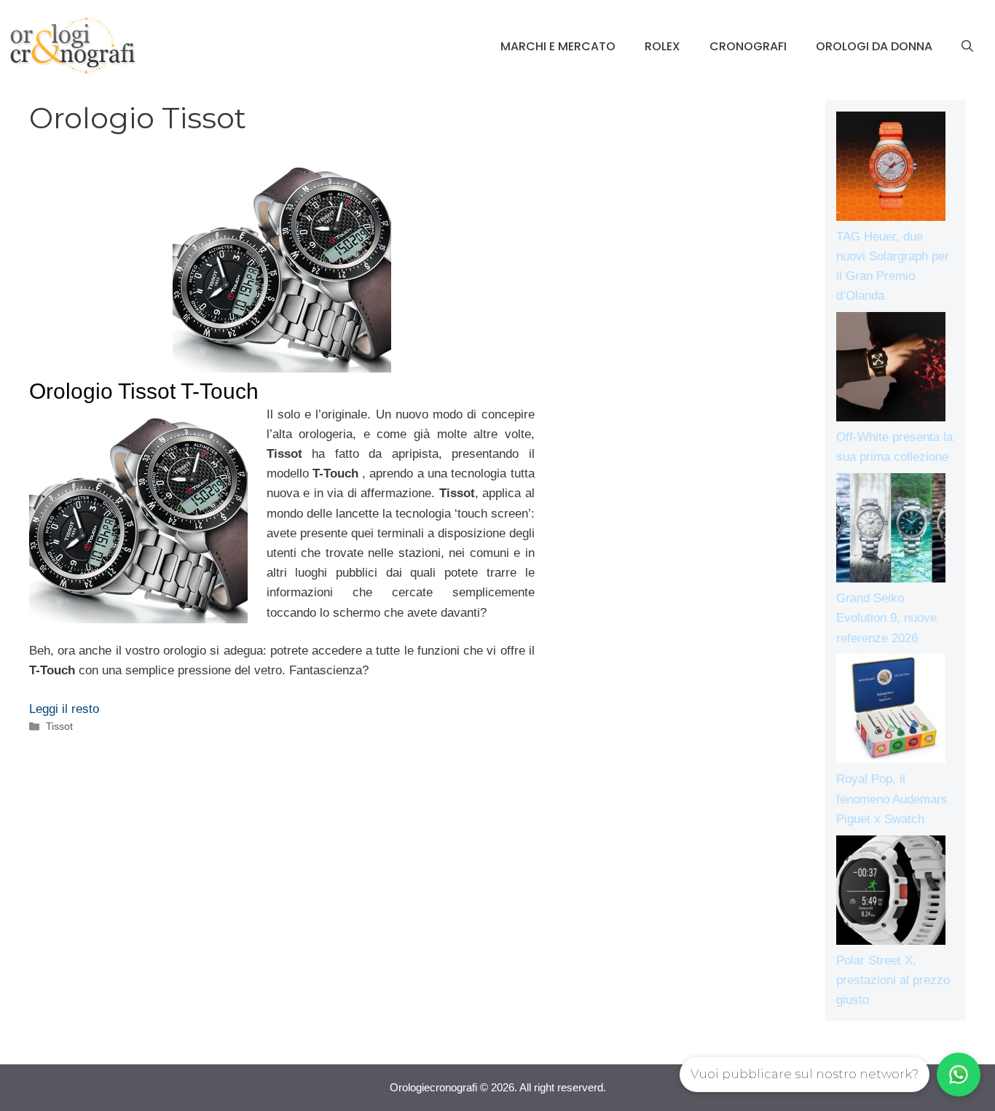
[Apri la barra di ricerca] (967, 46)
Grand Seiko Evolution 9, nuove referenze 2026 (886, 617)
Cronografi (748, 46)
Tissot (59, 726)
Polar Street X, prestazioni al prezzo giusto (893, 980)
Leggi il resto (64, 709)
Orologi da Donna (874, 46)
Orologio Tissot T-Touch (144, 391)
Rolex (662, 46)
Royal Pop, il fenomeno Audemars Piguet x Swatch (892, 798)
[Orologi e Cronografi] (72, 45)
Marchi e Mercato (558, 46)
